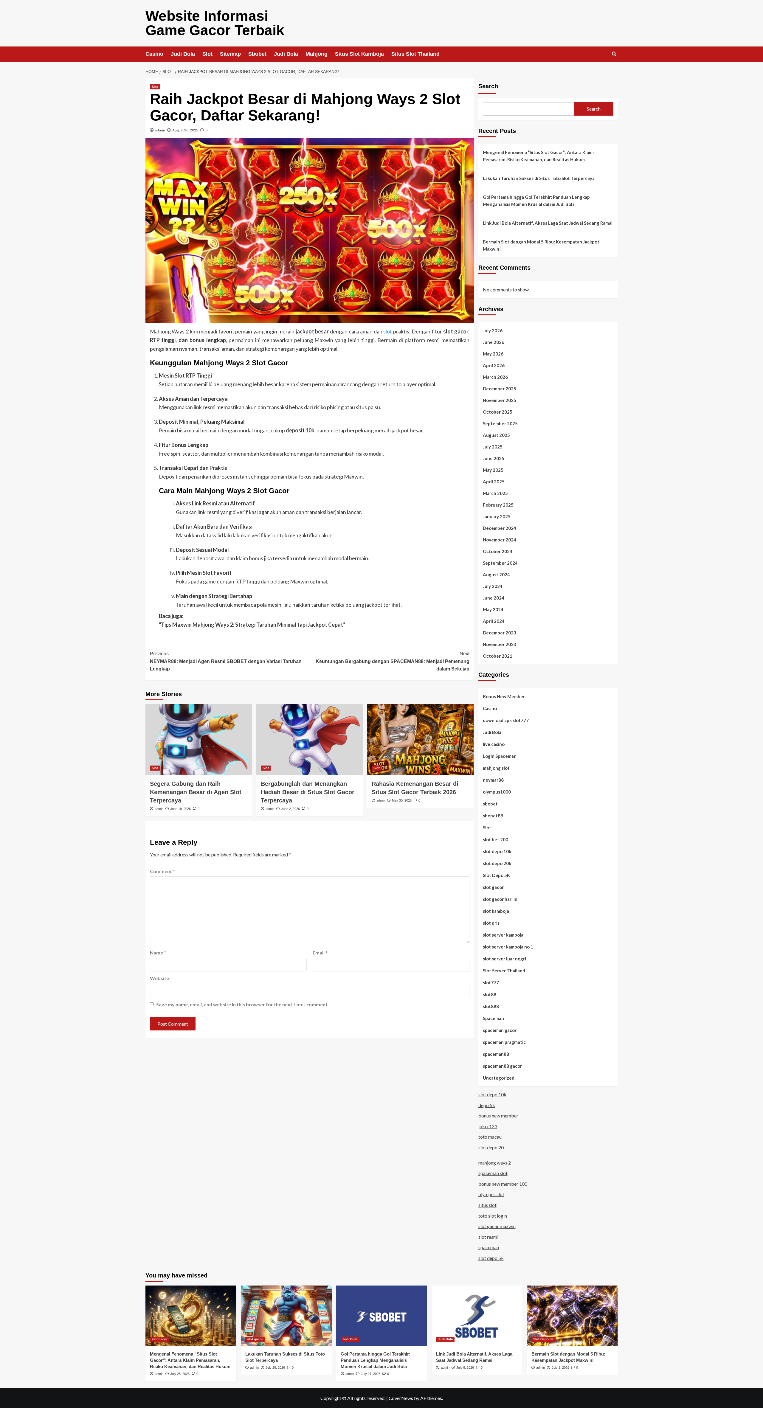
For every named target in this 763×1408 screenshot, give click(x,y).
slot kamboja (496, 911)
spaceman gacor (500, 1030)
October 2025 (497, 412)
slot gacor (493, 887)
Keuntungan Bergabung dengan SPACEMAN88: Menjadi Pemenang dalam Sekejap (392, 661)
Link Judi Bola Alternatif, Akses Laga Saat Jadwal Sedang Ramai (547, 223)
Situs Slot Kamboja (359, 54)
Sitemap (230, 54)
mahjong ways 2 (494, 1162)
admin (160, 130)
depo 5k (486, 1105)
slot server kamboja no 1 (508, 946)
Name (158, 952)
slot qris (491, 923)
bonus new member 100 (502, 1184)
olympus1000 (497, 791)
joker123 (487, 1126)
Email (320, 952)
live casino (494, 744)
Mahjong (316, 54)
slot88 (489, 994)
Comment (162, 871)
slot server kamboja (503, 934)
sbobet (490, 803)
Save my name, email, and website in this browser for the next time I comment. (242, 1004)
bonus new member (498, 1115)
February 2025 (498, 504)
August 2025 (496, 435)
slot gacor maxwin (497, 1226)
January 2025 (497, 516)
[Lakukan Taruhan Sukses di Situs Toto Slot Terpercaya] (286, 1316)
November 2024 (499, 539)
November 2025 (499, 400)
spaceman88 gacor (502, 1066)
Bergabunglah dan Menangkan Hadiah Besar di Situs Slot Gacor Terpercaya (307, 792)
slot (387, 331)
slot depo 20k (497, 863)
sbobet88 (493, 815)
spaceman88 (496, 1054)
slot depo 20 (491, 1147)
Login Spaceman (500, 756)
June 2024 (493, 597)
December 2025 (499, 388)
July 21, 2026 (370, 1374)
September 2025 (500, 423)
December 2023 (499, 632)
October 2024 (497, 551)
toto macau (490, 1137)
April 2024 (494, 621)
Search (488, 86)
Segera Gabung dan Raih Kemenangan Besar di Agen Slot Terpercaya (195, 792)
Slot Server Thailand (504, 970)
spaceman (488, 1247)
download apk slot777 (506, 720)
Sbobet (257, 54)
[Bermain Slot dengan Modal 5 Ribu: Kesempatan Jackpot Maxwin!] (572, 1316)
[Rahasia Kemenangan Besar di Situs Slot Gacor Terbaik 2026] (420, 739)
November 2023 (499, 644)
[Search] (614, 54)
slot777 (491, 982)
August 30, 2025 (185, 130)
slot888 (491, 1006)
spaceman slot (493, 1173)
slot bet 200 (495, 839)
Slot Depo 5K (496, 875)
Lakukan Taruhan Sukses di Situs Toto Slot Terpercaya (539, 178)
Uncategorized (498, 1078)
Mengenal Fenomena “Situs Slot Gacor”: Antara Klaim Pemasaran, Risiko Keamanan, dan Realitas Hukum (538, 156)
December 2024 (499, 528)
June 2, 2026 (290, 809)
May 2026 (493, 353)
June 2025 (493, 458)
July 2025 (493, 446)
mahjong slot (496, 768)
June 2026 (493, 342)
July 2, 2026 (560, 1367)
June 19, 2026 (180, 809)
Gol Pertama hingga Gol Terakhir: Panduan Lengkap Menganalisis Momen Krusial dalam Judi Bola (536, 200)
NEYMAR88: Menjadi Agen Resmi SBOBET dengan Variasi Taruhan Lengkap (226, 661)
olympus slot (491, 1194)
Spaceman (493, 1018)
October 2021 (497, 656)
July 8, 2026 (465, 1367)
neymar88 (493, 780)
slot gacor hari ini (501, 899)
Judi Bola (183, 54)
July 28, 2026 (180, 1374)
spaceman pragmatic (504, 1042)
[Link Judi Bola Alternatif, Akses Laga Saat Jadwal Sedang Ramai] (477, 1316)
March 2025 (495, 493)
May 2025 (493, 470)
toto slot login (492, 1215)
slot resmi (488, 1237)
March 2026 (495, 377)
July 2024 (493, 586)
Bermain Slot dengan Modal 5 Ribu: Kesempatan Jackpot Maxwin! (541, 245)
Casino (154, 54)
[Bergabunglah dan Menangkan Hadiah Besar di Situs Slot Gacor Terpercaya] (309, 739)
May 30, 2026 (402, 800)
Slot (207, 54)
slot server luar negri (504, 958)
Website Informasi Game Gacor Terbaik (214, 23)
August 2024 (496, 574)
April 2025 (494, 481)
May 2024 (493, 609)
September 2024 (500, 563)
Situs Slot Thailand (415, 54)
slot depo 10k (497, 851)
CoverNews (401, 1398)
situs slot (487, 1205)
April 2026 (494, 365)
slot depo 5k (491, 1258)
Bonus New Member (504, 696)
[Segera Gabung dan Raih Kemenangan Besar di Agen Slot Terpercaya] (198, 739)
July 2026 (493, 330)
